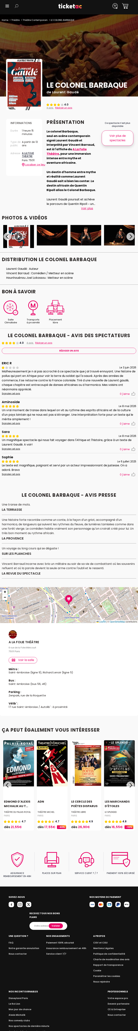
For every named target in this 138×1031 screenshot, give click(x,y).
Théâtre (15, 20)
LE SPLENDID (111, 812)
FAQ (11, 942)
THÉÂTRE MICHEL (46, 812)
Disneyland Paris (18, 998)
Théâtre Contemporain (35, 20)
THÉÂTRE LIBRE (78, 812)
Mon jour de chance (20, 1009)
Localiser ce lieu (31, 164)
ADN (41, 802)
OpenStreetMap (117, 621)
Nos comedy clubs (19, 1020)
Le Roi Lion (14, 1003)
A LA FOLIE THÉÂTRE (28, 155)
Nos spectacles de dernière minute (29, 1026)
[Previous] (8, 236)
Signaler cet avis (11, 393)
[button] (7, 6)
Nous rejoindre (101, 981)
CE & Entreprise (116, 1009)
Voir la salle (26, 660)
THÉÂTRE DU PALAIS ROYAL (17, 812)
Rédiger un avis (63, 107)
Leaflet (102, 621)
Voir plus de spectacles (117, 138)
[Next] (130, 236)
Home (5, 20)
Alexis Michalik (17, 1014)
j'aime (125, 394)
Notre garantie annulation (24, 948)
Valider (56, 925)
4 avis (50, 107)
